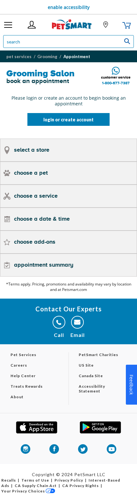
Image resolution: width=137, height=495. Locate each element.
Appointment (76, 56)
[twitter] (83, 449)
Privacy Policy (68, 480)
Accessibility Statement (92, 388)
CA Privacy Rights (80, 485)
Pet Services (23, 354)
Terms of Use (35, 480)
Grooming (47, 56)
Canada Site (91, 375)
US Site (86, 365)
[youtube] (111, 449)
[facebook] (54, 449)
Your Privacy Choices (23, 491)
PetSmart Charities (98, 354)
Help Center (23, 375)
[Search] (128, 41)
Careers (19, 365)
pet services (19, 56)
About (17, 396)
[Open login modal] (32, 25)
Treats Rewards (27, 386)
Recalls (8, 480)
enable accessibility (69, 7)
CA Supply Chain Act (36, 485)
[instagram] (25, 449)
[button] (8, 25)
